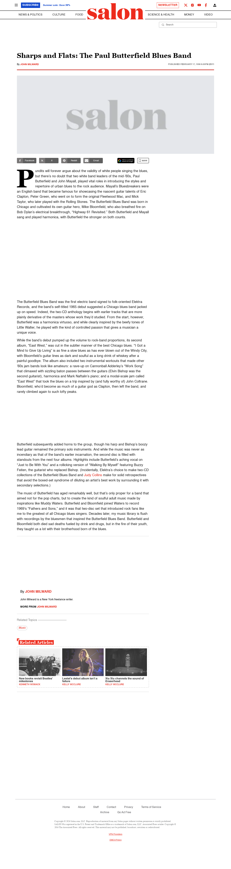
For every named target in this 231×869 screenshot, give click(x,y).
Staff (96, 807)
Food (79, 14)
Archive (104, 812)
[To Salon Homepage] (115, 11)
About (81, 807)
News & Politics (30, 14)
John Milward (29, 64)
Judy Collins (93, 475)
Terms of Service (151, 807)
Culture (58, 14)
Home (66, 807)
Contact (111, 807)
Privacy (128, 807)
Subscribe (30, 5)
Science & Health (161, 14)
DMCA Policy (116, 840)
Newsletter (167, 5)
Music (22, 628)
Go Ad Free (124, 812)
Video (208, 14)
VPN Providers (115, 834)
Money (189, 14)
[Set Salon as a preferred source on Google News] (126, 160)
